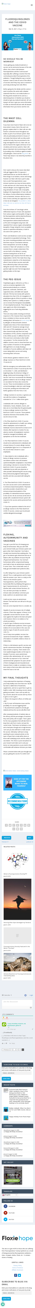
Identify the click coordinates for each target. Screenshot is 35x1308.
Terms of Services (17, 1268)
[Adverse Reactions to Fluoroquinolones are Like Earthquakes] (17, 962)
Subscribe (6, 1079)
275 (24, 29)
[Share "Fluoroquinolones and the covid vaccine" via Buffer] (29, 825)
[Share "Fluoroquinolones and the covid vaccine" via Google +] (14, 825)
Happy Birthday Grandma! (13, 1132)
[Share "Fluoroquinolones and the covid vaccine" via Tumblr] (17, 825)
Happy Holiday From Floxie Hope (19, 1117)
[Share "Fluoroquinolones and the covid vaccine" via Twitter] (10, 825)
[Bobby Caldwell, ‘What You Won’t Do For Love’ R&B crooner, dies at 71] (6, 1109)
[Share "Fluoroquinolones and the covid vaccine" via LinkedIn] (25, 825)
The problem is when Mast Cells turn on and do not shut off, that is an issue (17, 203)
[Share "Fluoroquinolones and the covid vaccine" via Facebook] (6, 825)
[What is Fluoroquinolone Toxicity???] (17, 861)
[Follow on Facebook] (15, 1275)
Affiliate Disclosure (17, 1270)
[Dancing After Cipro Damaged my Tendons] (17, 899)
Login (31, 995)
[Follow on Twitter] (19, 1275)
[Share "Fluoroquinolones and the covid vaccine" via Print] (21, 829)
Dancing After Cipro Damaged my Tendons (17, 922)
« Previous (6, 1050)
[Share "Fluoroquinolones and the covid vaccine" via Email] (17, 829)
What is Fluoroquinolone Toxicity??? (15, 874)
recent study (25, 320)
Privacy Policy (17, 1265)
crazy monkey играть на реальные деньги (17, 1024)
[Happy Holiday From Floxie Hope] (6, 1118)
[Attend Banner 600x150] (17, 526)
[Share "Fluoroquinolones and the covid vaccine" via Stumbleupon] (14, 829)
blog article (25, 153)
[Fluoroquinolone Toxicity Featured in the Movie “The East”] (17, 935)
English (7, 1195)
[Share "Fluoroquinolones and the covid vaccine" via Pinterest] (21, 825)
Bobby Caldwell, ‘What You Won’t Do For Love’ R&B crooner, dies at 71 (20, 1109)
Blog (19, 29)
